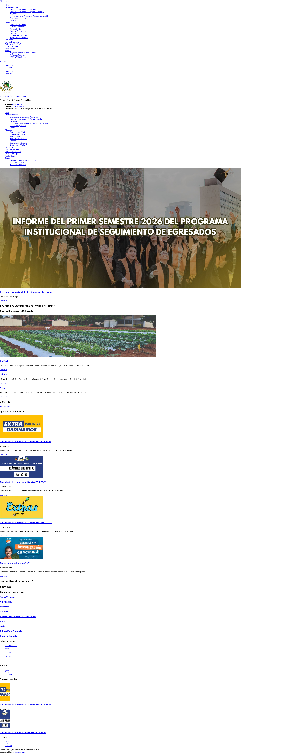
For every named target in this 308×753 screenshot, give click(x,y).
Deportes (4, 606)
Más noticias (5, 407)
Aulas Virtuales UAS (13, 44)
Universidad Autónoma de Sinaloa (13, 96)
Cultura (4, 611)
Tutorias (13, 33)
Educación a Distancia (11, 631)
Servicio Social (15, 29)
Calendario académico (18, 25)
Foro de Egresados (12, 42)
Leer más (3, 301)
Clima (7, 648)
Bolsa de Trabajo (11, 46)
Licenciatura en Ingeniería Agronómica (24, 9)
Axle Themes (20, 752)
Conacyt (8, 650)
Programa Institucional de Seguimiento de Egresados (26, 292)
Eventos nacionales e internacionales (18, 616)
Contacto (8, 67)
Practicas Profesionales (18, 31)
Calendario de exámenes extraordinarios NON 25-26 (26, 522)
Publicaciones (10, 48)
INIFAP (8, 657)
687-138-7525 (17, 104)
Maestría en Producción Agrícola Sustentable (31, 16)
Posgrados (13, 14)
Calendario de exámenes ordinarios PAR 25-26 (23, 482)
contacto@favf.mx (18, 106)
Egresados (9, 40)
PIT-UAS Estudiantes (18, 57)
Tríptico (13, 20)
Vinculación (6, 601)
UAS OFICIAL (11, 646)
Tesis (2, 626)
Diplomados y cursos (18, 18)
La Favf (4, 361)
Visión (3, 388)
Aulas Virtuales (7, 597)
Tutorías (8, 51)
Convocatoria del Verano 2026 (15, 563)
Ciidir (7, 654)
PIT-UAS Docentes (17, 55)
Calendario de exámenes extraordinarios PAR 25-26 (25, 441)
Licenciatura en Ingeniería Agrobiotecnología (27, 12)
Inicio (7, 5)
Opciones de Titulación (18, 35)
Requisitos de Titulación (19, 38)
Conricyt (8, 652)
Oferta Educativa (11, 7)
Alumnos (8, 22)
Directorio (9, 65)
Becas (3, 621)
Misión (3, 374)
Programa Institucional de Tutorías (23, 53)
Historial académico (17, 27)
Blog (7, 672)
